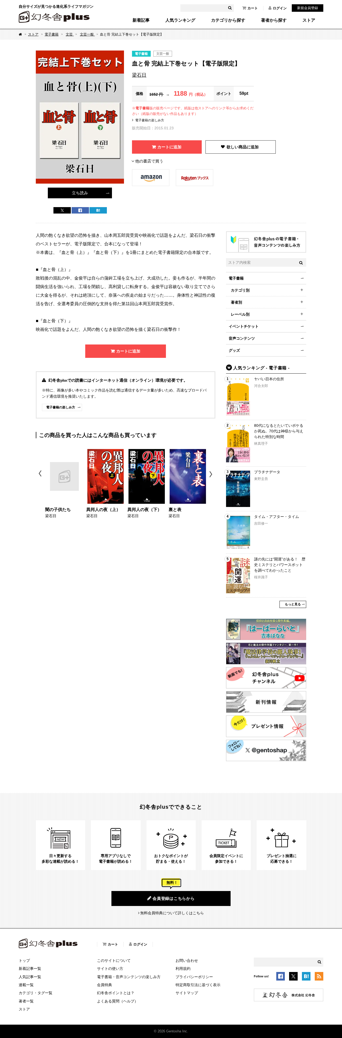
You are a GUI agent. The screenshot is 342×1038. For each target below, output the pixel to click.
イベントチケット (244, 326)
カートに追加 (169, 147)
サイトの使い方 (110, 968)
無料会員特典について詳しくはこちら (172, 913)
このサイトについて (114, 960)
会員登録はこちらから (174, 898)
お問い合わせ (187, 960)
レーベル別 (240, 314)
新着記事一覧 (30, 968)
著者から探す (274, 20)
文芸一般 (87, 34)
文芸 (70, 34)
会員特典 (104, 985)
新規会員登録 (307, 8)
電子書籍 (52, 34)
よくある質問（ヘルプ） (117, 1001)
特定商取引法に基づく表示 (198, 985)
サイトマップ (187, 993)
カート (252, 8)
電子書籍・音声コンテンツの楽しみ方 (129, 977)
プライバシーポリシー (194, 977)
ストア (308, 20)
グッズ (234, 350)
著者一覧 (26, 1001)
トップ (24, 960)
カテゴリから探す (228, 20)
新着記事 (141, 20)
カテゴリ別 (240, 290)
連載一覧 (26, 985)
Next (211, 474)
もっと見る (293, 604)
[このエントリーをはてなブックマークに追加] (306, 977)
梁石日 (139, 75)
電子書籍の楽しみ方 (149, 120)
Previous (40, 474)
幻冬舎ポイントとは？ (115, 993)
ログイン (280, 8)
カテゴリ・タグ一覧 (35, 993)
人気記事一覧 (30, 977)
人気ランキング (180, 20)
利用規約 (183, 968)
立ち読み (80, 193)
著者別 (236, 302)
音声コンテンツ (242, 338)
